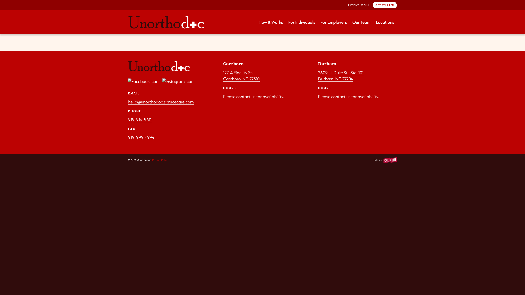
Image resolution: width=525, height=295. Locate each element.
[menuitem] (358, 5)
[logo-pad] (166, 22)
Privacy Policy (160, 159)
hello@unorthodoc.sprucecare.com (161, 101)
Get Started (384, 5)
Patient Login (358, 5)
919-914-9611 (140, 119)
